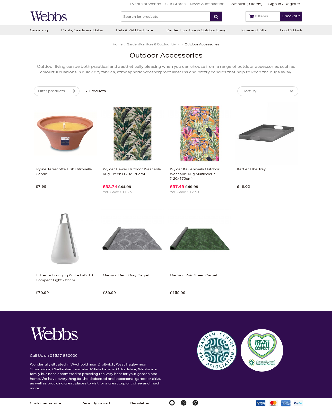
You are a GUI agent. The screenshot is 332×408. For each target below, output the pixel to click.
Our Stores (175, 4)
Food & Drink (291, 30)
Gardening (39, 30)
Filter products (51, 91)
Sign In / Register (284, 4)
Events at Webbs (145, 4)
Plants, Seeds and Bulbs (82, 30)
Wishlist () (246, 4)
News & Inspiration (207, 4)
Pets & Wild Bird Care (134, 30)
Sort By (249, 91)
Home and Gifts (253, 30)
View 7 (13, 248)
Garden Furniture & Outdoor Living (196, 30)
